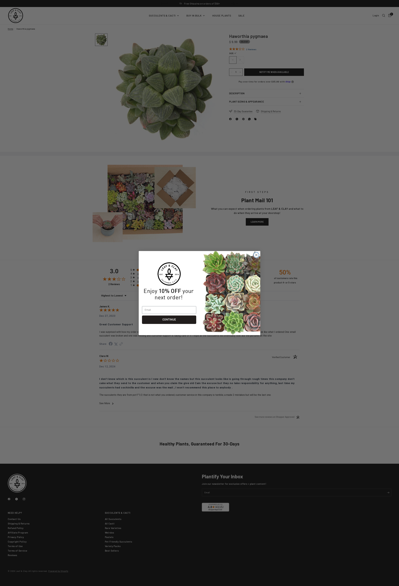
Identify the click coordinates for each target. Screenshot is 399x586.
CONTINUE (169, 319)
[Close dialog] (256, 255)
